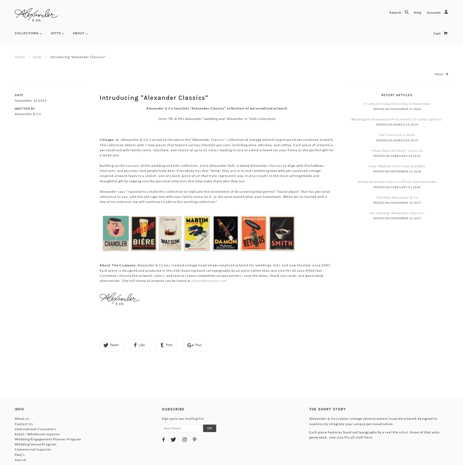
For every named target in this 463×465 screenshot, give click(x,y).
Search (395, 12)
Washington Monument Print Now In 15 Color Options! (397, 119)
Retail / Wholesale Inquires (37, 434)
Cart (438, 33)
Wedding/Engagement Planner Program (48, 439)
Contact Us (24, 424)
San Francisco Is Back (397, 135)
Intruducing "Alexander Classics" (154, 97)
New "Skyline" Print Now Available (397, 166)
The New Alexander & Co (397, 197)
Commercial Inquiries (33, 449)
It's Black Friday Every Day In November (397, 104)
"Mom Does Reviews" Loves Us (397, 151)
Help (418, 12)
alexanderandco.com (209, 281)
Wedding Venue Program (36, 444)
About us (22, 419)
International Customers (35, 429)
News (37, 57)
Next (439, 74)
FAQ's (20, 455)
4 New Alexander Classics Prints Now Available (397, 182)
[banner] (36, 14)
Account (434, 12)
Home (20, 57)
